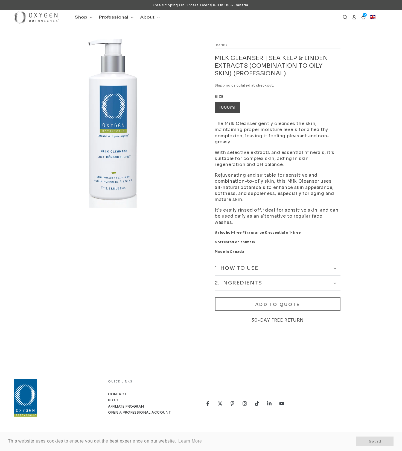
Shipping (223, 85)
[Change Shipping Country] (372, 17)
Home (220, 45)
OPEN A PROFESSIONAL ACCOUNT (139, 412)
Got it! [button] (375, 441)
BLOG (113, 400)
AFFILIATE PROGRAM (126, 406)
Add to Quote (277, 304)
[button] (344, 17)
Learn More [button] (190, 441)
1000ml (227, 107)
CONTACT (117, 394)
